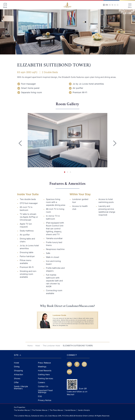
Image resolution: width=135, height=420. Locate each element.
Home (30, 345)
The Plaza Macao (56, 410)
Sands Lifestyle (84, 410)
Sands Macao (70, 410)
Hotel (37, 345)
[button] (64, 172)
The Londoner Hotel (51, 345)
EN (107, 5)
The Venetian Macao (22, 410)
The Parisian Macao (39, 410)
